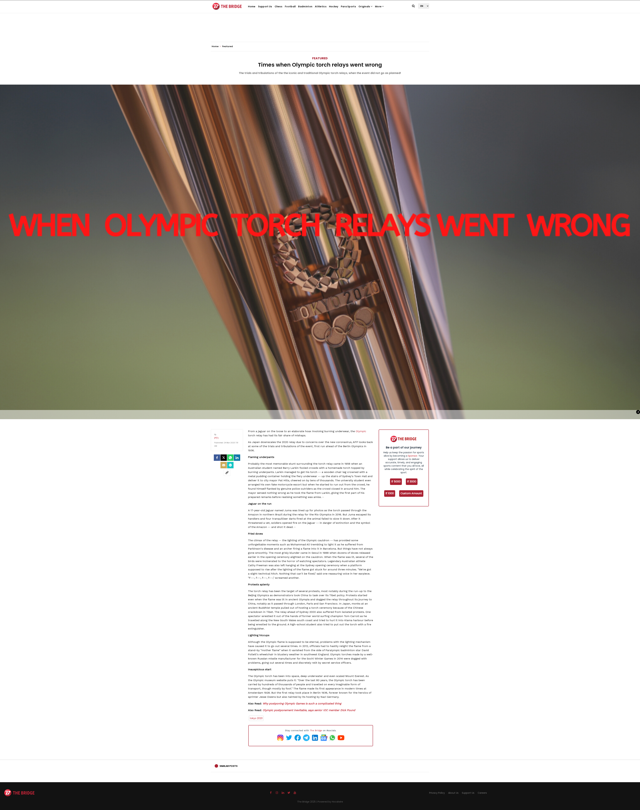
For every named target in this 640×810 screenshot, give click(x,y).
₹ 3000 (411, 481)
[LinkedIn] (237, 457)
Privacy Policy (437, 793)
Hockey (333, 6)
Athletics (320, 6)
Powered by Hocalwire (330, 801)
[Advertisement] (320, 31)
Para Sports (348, 6)
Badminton (305, 6)
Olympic (361, 431)
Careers (482, 793)
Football (290, 6)
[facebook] (217, 457)
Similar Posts (229, 766)
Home (251, 6)
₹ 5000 (395, 481)
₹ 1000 (390, 493)
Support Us (265, 6)
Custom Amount (411, 493)
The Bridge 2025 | (307, 801)
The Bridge (316, 730)
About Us (453, 793)
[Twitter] (223, 457)
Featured (320, 58)
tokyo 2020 (256, 718)
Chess (278, 6)
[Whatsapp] (230, 457)
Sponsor (412, 455)
